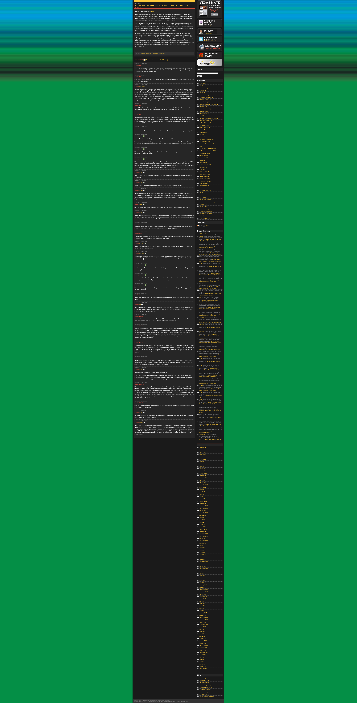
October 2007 (203, 594)
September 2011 (204, 485)
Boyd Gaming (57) (204, 95)
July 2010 (202, 517)
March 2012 (203, 471)
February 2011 (203, 501)
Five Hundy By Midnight (206, 685)
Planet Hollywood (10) (205, 164)
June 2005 (202, 659)
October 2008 (203, 566)
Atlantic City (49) (204, 88)
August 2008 (203, 571)
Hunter (141, 136)
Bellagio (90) (203, 90)
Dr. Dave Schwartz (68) (205, 123)
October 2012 (203, 454)
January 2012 (203, 475)
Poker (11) (202, 169)
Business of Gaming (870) (206, 97)
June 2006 (202, 631)
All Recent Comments (205, 234)
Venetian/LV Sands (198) (206, 213)
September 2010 (204, 513)
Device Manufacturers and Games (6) (209, 118)
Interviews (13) (203, 132)
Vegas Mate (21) (204, 204)
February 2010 (203, 529)
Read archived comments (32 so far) (157, 60)
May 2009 (202, 550)
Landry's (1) (202, 137)
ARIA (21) (202, 85)
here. (152, 11)
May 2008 (202, 578)
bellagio (145, 48)
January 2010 (203, 531)
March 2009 (203, 554)
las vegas (164, 48)
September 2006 (204, 624)
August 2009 (203, 543)
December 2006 (204, 617)
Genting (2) (202, 130)
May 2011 (202, 494)
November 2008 (204, 564)
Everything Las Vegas (205, 689)
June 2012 (202, 464)
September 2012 (204, 457)
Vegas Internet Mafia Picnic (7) (207, 202)
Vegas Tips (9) (203, 206)
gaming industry (158, 48)
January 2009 (203, 559)
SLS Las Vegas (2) (204, 183)
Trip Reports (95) (204, 195)
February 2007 (203, 613)
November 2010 (204, 508)
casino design (151, 48)
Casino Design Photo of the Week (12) (209, 104)
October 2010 (203, 510)
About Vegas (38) (204, 83)
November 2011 (204, 480)
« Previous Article (138, 0)
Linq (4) (201, 146)
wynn (186, 48)
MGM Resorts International (152, 53)
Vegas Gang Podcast (205, 678)
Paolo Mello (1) (203, 162)
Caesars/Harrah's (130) (205, 99)
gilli (140, 304)
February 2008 (203, 585)
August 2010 (203, 515)
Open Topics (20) (204, 157)
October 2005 (203, 650)
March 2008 (203, 582)
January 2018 (203, 447)
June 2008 (202, 575)
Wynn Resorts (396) (205, 218)
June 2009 (202, 547)
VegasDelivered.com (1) (206, 211)
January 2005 (203, 671)
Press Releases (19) (205, 171)
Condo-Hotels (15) (204, 111)
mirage (172, 48)
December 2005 (204, 645)
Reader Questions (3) (205, 176)
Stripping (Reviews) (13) (206, 190)
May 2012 (202, 466)
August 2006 (203, 627)
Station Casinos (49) (205, 185)
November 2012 (204, 452)
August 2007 (203, 599)
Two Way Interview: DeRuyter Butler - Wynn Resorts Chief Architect (162, 5)
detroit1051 (141, 243)
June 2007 (202, 603)
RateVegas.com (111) (205, 174)
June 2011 (202, 492)
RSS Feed (206, 225)
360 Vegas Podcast (204, 694)
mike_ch (141, 422)
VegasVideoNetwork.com (206, 687)
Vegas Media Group (165, 701)
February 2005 (203, 668)
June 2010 (202, 520)
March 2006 (203, 638)
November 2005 (204, 647)
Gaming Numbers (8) (205, 127)
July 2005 (202, 657)
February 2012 (203, 473)
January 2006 (203, 643)
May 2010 (202, 522)
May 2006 (202, 634)
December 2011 (204, 478)
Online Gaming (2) (204, 155)
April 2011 (202, 496)
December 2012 (204, 450)
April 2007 (202, 608)
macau (168, 48)
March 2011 (202, 499)
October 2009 (203, 538)
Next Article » (152, 0)
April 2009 (202, 552)
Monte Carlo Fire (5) (205, 153)
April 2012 (202, 468)
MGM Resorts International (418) (208, 151)
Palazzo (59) (203, 160)
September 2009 (204, 540)
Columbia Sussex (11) (205, 109)
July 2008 (202, 573)
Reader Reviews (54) (205, 178)
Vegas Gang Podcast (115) (206, 199)
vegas (183, 48)
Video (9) (202, 216)
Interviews (143, 53)
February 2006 (203, 640)
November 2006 (204, 620)
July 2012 (202, 461)
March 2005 (203, 666)
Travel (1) (202, 192)
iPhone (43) (202, 134)
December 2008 (204, 561)
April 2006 (202, 636)
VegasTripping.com (204, 680)
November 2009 (204, 536)
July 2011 (202, 489)
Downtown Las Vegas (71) (206, 120)
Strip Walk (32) (203, 188)
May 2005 (202, 661)
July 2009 (202, 545)
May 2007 (202, 606)
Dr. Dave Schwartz (204, 682)
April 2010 (202, 524)
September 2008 (204, 568)
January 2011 (203, 503)
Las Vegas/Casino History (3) (207, 144)
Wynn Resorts (162, 53)
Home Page (145, 0)
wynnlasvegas (191, 48)
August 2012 (203, 459)
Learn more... (210, 227)
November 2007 (204, 592)
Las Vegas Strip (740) (205, 141)
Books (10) (202, 92)
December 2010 (204, 506)
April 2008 (202, 580)
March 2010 (203, 526)
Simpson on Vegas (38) (205, 181)
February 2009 (203, 557)
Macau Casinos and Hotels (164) (208, 148)
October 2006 (203, 622)
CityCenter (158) (204, 106)
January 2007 (203, 615)
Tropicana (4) (203, 197)
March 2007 (203, 610)
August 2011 (203, 487)
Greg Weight (142, 86)
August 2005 (203, 654)
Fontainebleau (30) (204, 125)
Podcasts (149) (203, 167)
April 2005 (202, 664)
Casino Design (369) (205, 102)
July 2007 (202, 601)
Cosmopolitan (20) (204, 113)
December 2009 (204, 533)
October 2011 (203, 482)
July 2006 (202, 629)
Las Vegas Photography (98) (207, 139)
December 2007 (204, 589)
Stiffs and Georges (204, 692)
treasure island (178, 48)
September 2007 (204, 596)
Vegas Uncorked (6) (205, 209)
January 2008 (203, 587)
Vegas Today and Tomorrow (207, 696)
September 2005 (204, 652)
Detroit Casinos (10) (205, 116)
